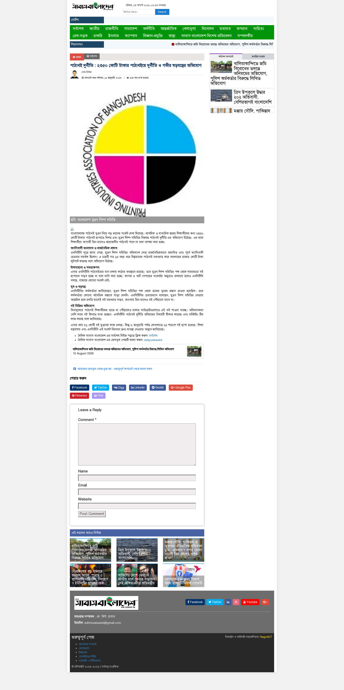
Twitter (102, 387)
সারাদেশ (130, 28)
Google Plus (183, 387)
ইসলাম (113, 35)
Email (82, 485)
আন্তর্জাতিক (169, 28)
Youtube (251, 602)
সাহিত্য (258, 28)
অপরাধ (242, 28)
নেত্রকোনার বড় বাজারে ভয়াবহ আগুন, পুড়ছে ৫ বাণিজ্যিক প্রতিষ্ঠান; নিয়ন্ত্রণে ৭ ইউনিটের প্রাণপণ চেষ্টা (90, 577)
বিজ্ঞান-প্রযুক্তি (153, 35)
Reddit (159, 387)
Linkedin (139, 387)
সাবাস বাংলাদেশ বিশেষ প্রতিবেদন (206, 35)
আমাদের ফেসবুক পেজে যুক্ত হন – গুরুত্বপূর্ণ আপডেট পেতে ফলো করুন (114, 369)
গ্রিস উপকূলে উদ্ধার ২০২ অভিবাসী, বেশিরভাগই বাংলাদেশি (134, 554)
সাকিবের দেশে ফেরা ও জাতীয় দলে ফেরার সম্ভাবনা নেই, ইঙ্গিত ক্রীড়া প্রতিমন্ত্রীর (136, 579)
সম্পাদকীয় (245, 35)
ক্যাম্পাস (131, 35)
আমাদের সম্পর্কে (87, 644)
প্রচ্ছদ (78, 57)
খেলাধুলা (189, 28)
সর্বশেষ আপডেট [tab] (226, 56)
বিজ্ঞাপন (83, 652)
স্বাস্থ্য (172, 35)
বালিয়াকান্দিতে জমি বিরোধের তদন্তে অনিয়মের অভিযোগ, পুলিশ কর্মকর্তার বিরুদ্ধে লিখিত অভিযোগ (222, 44)
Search (162, 11)
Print (100, 395)
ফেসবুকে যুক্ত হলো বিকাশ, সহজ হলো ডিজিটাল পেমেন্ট (183, 581)
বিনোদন (208, 28)
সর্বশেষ (78, 28)
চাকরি (98, 35)
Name (83, 471)
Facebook (80, 387)
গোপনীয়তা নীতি (87, 656)
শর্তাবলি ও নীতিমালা (90, 661)
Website (85, 499)
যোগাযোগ (84, 648)
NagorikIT (266, 637)
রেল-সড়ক (80, 35)
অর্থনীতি (149, 28)
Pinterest (81, 395)
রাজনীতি (111, 28)
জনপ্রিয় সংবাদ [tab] (258, 56)
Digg (120, 387)
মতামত (225, 28)
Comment (87, 420)
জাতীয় (94, 28)
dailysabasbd (153, 340)
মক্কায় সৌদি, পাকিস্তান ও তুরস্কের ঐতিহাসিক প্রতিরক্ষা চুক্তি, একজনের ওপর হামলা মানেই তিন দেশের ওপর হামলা (183, 550)
